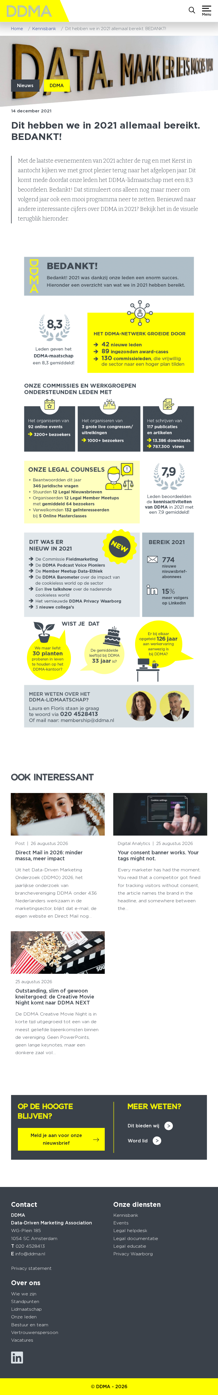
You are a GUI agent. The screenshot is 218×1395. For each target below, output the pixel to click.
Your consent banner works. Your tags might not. (158, 855)
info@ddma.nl (30, 1253)
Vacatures (22, 1340)
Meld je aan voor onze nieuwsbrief (56, 1139)
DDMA (57, 85)
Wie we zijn (23, 1294)
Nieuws (25, 85)
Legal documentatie (135, 1238)
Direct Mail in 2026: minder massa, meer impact (49, 855)
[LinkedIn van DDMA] (17, 1358)
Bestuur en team (29, 1324)
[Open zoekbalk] (192, 11)
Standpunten (25, 1301)
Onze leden (24, 1317)
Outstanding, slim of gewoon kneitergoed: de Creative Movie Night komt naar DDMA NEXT (54, 997)
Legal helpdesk (130, 1230)
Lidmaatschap (26, 1309)
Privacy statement (31, 1268)
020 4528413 (30, 1246)
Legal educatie (129, 1246)
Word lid (138, 1141)
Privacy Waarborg (133, 1253)
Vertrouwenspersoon (34, 1332)
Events (121, 1223)
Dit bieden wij (143, 1125)
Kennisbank (125, 1215)
